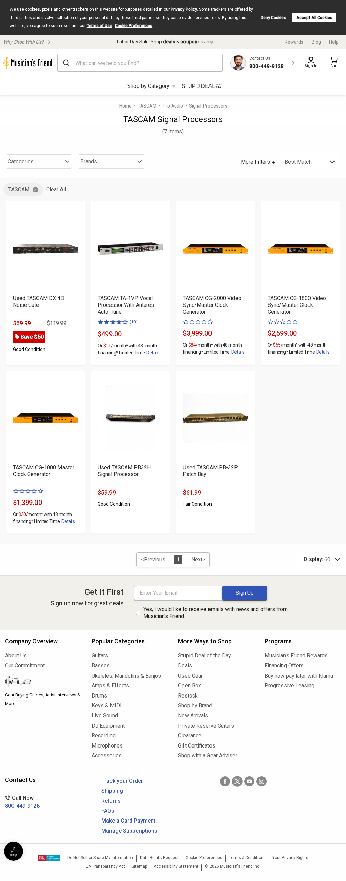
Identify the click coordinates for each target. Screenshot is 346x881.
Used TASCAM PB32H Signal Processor (124, 471)
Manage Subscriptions (129, 831)
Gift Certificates (196, 745)
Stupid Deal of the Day (204, 655)
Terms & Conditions (247, 857)
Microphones (107, 745)
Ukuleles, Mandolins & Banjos (126, 675)
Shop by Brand (195, 705)
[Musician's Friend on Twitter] (237, 781)
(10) (134, 321)
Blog (316, 42)
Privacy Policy (184, 9)
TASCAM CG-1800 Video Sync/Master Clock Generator (297, 305)
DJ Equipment (108, 726)
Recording (104, 735)
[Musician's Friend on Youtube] (249, 781)
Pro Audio (172, 106)
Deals (185, 665)
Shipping (112, 791)
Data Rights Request (159, 857)
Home (125, 106)
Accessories (107, 755)
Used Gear (190, 675)
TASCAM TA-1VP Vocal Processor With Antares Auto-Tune (126, 305)
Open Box (189, 685)
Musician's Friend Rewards (296, 655)
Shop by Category (148, 86)
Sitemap (139, 866)
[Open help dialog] (13, 851)
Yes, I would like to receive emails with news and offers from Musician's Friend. (215, 612)
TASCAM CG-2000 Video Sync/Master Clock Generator (212, 305)
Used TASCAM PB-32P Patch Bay (210, 471)
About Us (16, 655)
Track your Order (122, 781)
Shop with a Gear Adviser (207, 755)
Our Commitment (25, 665)
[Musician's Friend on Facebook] (225, 781)
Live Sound (105, 715)
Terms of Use (99, 25)
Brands (88, 161)
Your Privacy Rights (290, 857)
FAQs (107, 811)
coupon (188, 41)
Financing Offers (284, 665)
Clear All (56, 189)
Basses (101, 665)
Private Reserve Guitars (206, 726)
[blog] (43, 682)
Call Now (22, 801)
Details (152, 353)
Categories (21, 161)
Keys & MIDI (107, 705)
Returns (111, 801)
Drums (99, 695)
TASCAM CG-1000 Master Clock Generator (43, 471)
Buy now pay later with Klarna (299, 675)
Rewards (294, 42)
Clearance (189, 735)
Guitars (100, 655)
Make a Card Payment (128, 820)
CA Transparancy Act (105, 866)
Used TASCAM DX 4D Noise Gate (38, 301)
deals (169, 41)
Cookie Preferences (133, 25)
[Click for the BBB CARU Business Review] (49, 858)
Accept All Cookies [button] (314, 17)
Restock (188, 695)
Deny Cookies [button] (273, 17)
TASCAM (147, 106)
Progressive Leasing (289, 685)
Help (334, 42)
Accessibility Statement (176, 866)
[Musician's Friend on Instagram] (261, 781)
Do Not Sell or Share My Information (100, 857)
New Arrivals (193, 715)
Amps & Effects (110, 685)
